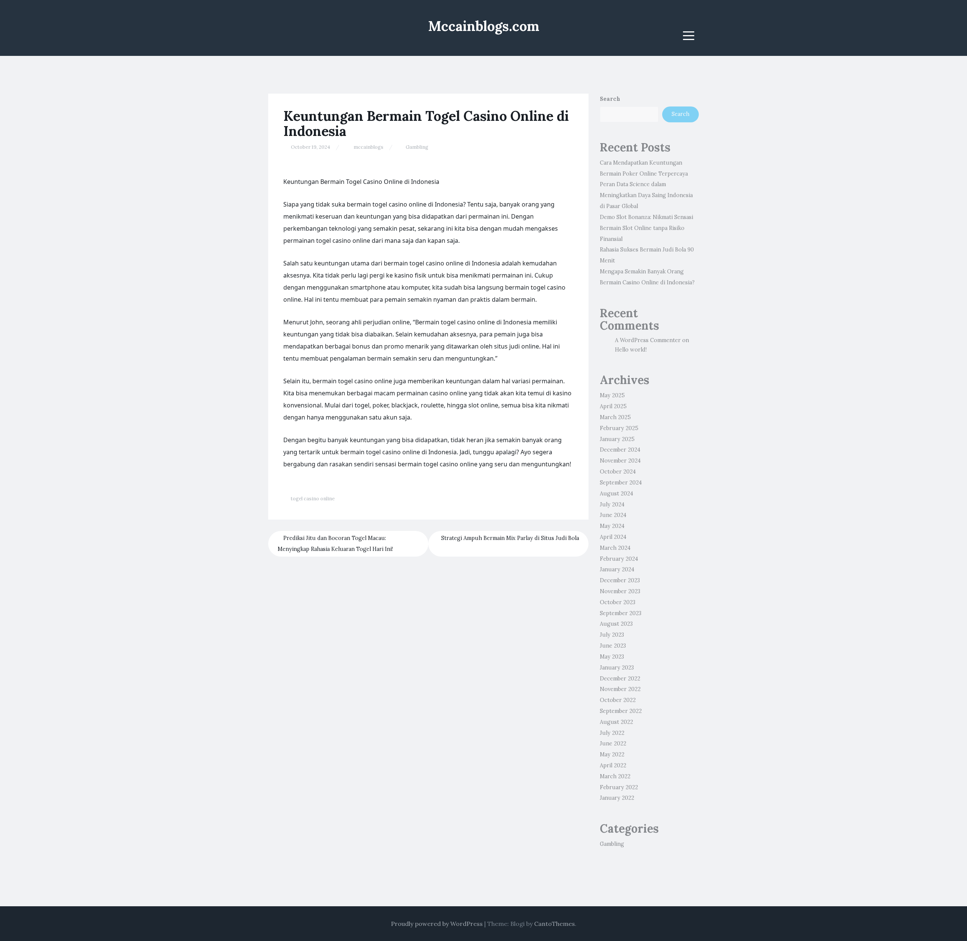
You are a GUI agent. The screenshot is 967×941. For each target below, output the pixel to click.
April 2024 (613, 537)
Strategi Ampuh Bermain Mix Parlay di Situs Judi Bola (510, 538)
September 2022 (621, 711)
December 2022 (620, 678)
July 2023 (612, 634)
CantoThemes (554, 923)
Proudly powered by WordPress (437, 923)
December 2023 (620, 580)
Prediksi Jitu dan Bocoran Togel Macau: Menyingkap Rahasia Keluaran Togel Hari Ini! (335, 543)
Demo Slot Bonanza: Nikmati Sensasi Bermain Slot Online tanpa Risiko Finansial (646, 228)
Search (610, 99)
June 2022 (613, 743)
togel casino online (313, 498)
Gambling (417, 147)
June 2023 (613, 645)
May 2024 (612, 526)
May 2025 (612, 395)
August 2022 (616, 722)
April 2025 (613, 406)
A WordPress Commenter (648, 340)
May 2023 (612, 656)
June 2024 (613, 515)
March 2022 (615, 776)
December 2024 (620, 449)
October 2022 (618, 700)
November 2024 (620, 460)
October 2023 (617, 602)
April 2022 (613, 765)
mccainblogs (368, 147)
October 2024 (618, 471)
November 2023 (620, 591)
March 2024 (615, 548)
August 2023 (616, 623)
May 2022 (612, 754)
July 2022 (612, 733)
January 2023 (617, 667)
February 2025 (619, 428)
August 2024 (616, 493)
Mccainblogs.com (483, 26)
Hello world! (631, 349)
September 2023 (620, 613)
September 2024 (621, 482)
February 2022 (619, 787)
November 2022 (620, 689)
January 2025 (617, 439)
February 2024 (619, 558)
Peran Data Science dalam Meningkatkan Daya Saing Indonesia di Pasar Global (646, 195)
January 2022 (617, 797)
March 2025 (615, 417)
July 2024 (612, 504)
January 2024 (617, 569)
